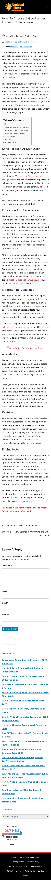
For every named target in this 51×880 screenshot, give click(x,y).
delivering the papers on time (16, 327)
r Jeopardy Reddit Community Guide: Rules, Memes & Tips (23, 800)
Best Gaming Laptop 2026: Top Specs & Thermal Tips (21, 792)
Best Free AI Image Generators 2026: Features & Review (25, 686)
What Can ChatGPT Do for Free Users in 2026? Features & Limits (25, 743)
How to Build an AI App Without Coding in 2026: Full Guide (22, 670)
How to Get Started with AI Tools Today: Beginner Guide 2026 (21, 751)
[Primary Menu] (47, 7)
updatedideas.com (12, 834)
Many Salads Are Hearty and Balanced (22, 525)
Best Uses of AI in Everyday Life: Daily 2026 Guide (23, 710)
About (25, 875)
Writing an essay (26, 63)
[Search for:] (25, 644)
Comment (7, 565)
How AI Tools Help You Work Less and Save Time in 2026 (23, 767)
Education (14, 46)
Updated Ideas (33, 857)
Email (5, 603)
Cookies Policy (36, 866)
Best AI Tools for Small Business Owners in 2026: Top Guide (23, 678)
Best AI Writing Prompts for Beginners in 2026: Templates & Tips (25, 719)
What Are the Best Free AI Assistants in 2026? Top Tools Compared (25, 776)
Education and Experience (16, 130)
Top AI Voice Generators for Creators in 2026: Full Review (25, 662)
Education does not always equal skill (25, 280)
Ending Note (10, 142)
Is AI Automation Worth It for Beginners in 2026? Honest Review (22, 759)
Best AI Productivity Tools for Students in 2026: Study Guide (25, 694)
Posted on (23, 42)
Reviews (9, 139)
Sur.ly (16, 839)
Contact (41, 871)
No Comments (26, 46)
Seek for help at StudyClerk (17, 127)
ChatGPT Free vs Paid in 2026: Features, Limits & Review (25, 735)
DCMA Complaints (14, 871)
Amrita (7, 42)
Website (5, 614)
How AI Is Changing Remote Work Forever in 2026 (24, 727)
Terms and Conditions (18, 866)
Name (5, 591)
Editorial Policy (33, 862)
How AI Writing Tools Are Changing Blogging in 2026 (25, 784)
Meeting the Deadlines (15, 133)
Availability (10, 136)
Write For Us (30, 871)
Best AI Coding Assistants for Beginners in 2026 (23, 702)
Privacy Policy (18, 862)
